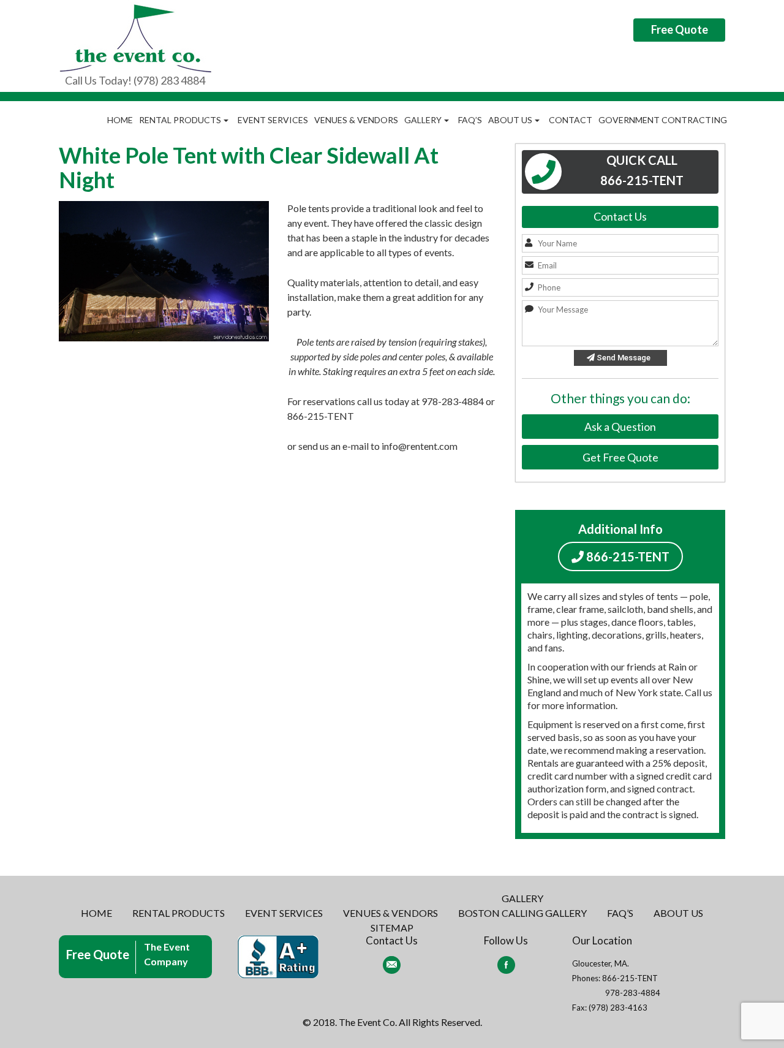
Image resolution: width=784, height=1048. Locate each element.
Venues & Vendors (356, 120)
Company (166, 961)
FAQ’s (470, 120)
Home (120, 120)
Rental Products (180, 120)
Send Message (622, 357)
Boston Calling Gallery (522, 913)
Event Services (273, 120)
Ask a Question (620, 426)
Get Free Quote (620, 457)
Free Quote (679, 29)
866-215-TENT (626, 556)
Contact (570, 120)
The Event (167, 946)
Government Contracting (662, 120)
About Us (510, 120)
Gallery (423, 120)
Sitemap (392, 927)
